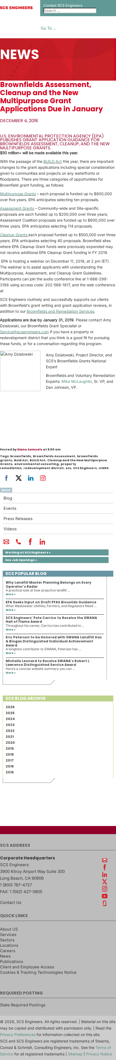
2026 (10, 707)
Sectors (7, 940)
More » (11, 594)
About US (9, 929)
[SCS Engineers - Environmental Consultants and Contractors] (16, 7)
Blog (8, 498)
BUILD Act (52, 161)
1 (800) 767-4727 (16, 884)
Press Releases (18, 518)
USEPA (104, 468)
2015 (10, 772)
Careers (7, 950)
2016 (10, 766)
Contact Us (10, 902)
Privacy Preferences (18, 1034)
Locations (9, 945)
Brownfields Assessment (54, 456)
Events (10, 508)
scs (68, 468)
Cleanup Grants (13, 234)
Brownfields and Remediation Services (60, 311)
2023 (10, 724)
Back (6, 490)
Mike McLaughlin (77, 381)
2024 (10, 719)
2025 (10, 713)
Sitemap (75, 1054)
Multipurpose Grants (18, 193)
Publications (11, 961)
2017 (10, 760)
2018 (10, 754)
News (5, 956)
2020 (10, 742)
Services (8, 934)
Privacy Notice (99, 1054)
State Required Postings (23, 1005)
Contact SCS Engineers (63, 5)
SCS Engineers (85, 468)
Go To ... (48, 28)
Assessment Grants (17, 208)
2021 (10, 736)
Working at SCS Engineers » (27, 552)
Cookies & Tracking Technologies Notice (38, 972)
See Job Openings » (21, 560)
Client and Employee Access (27, 967)
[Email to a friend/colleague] (6, 544)
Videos (10, 528)
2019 (10, 748)
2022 (10, 730)
